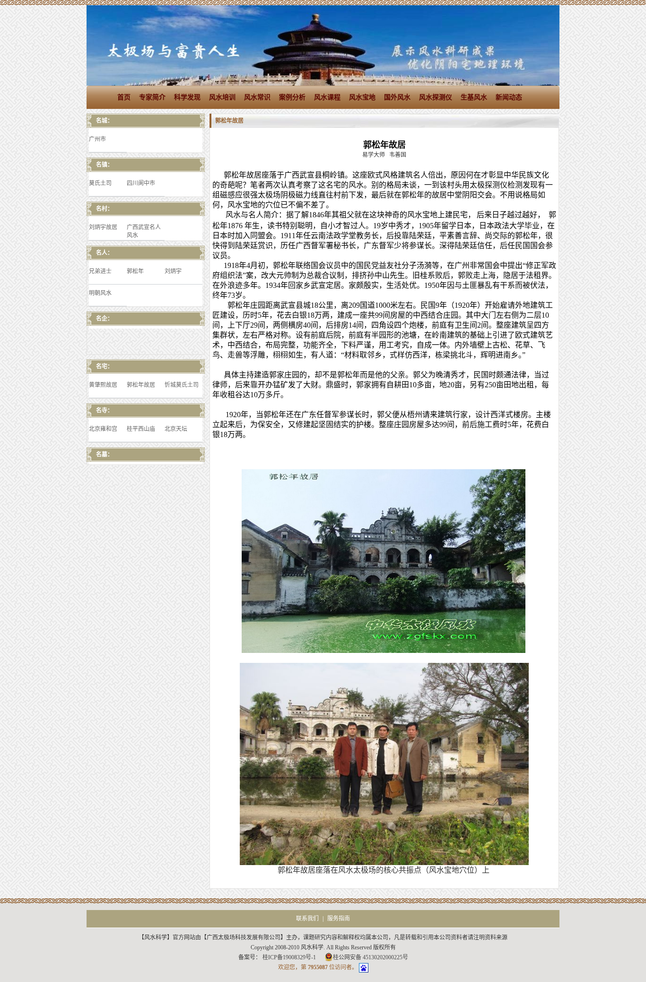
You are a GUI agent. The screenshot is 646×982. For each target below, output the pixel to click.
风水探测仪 (435, 97)
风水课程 (327, 97)
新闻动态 (509, 97)
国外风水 (397, 97)
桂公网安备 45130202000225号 (370, 957)
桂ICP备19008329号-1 (289, 957)
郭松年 (135, 271)
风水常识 (257, 97)
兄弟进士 (100, 271)
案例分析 (292, 97)
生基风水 (474, 97)
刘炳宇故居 (103, 227)
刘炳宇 (173, 271)
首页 (124, 97)
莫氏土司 (100, 183)
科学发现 (187, 97)
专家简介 (152, 97)
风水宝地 (362, 97)
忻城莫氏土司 (182, 385)
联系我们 (307, 918)
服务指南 (338, 918)
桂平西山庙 (141, 429)
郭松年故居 (141, 385)
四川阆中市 (141, 183)
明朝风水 (100, 293)
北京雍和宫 (103, 429)
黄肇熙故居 (103, 385)
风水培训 (222, 97)
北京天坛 (176, 429)
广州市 (97, 139)
